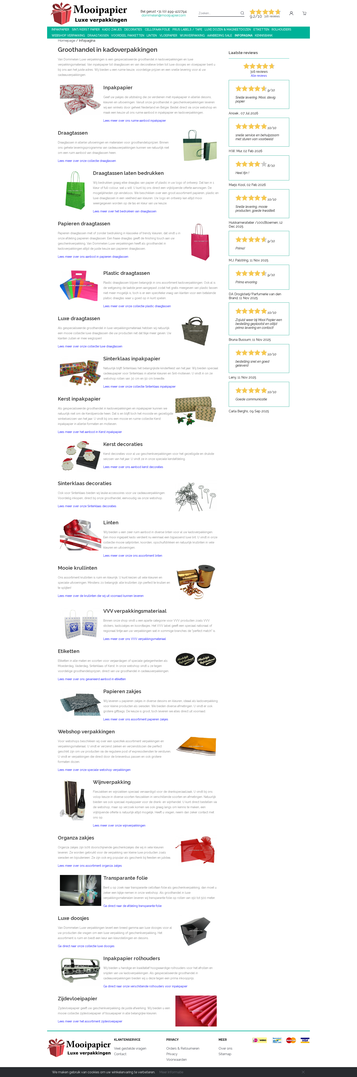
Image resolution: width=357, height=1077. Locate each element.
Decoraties (133, 29)
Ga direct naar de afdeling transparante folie (132, 906)
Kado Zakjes (112, 29)
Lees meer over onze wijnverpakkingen (119, 825)
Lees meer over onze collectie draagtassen (87, 160)
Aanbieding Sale (219, 35)
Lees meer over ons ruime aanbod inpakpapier (134, 120)
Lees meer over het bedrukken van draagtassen (124, 211)
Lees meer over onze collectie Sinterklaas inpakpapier (139, 386)
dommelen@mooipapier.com (164, 15)
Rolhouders (281, 29)
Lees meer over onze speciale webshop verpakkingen (94, 769)
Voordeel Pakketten (127, 35)
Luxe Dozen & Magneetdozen (228, 29)
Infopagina (243, 35)
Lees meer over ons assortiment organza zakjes (90, 865)
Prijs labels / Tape (187, 29)
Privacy (172, 1039)
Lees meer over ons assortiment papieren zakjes (135, 719)
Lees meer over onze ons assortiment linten (132, 555)
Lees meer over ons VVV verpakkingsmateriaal (134, 639)
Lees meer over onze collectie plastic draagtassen (137, 306)
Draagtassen (98, 35)
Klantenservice (127, 1039)
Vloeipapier (168, 35)
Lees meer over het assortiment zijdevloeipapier (90, 1021)
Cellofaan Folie (157, 29)
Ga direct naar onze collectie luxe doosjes (86, 946)
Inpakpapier (60, 29)
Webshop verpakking (68, 35)
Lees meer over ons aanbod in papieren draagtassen (93, 256)
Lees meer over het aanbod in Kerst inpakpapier (90, 432)
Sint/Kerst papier (86, 29)
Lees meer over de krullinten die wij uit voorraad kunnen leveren (101, 595)
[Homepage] (79, 1058)
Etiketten (261, 29)
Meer (223, 1039)
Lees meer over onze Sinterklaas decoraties (87, 506)
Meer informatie (171, 1072)
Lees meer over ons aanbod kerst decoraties (133, 467)
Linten (152, 35)
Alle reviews (259, 75)
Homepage (67, 40)
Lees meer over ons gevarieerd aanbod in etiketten (92, 679)
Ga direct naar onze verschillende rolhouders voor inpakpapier (145, 986)
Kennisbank (264, 35)
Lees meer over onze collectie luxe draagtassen (90, 346)
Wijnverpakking (192, 35)
